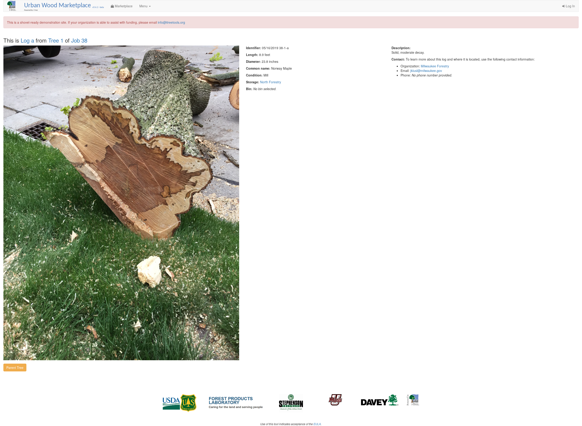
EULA (317, 424)
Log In (570, 6)
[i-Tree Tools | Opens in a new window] (413, 400)
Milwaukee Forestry (435, 66)
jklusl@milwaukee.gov (426, 70)
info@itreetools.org (171, 22)
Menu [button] (143, 6)
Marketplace (123, 6)
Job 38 (79, 40)
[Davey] (380, 400)
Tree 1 (55, 40)
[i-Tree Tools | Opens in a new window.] (12, 6)
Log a (27, 40)
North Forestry (270, 82)
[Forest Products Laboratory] (236, 402)
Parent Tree (14, 367)
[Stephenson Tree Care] (291, 403)
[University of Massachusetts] (335, 400)
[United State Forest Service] (180, 403)
